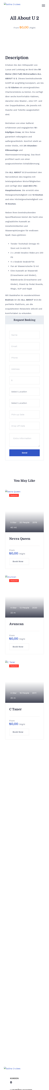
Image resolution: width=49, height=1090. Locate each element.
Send (24, 452)
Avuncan (16, 624)
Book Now (18, 561)
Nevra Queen (19, 539)
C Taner (15, 709)
